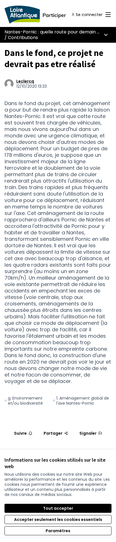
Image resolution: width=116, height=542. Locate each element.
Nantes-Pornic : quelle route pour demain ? (52, 32)
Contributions (23, 37)
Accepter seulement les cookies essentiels (58, 519)
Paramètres (58, 531)
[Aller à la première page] (44, 15)
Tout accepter (58, 508)
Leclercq (25, 81)
